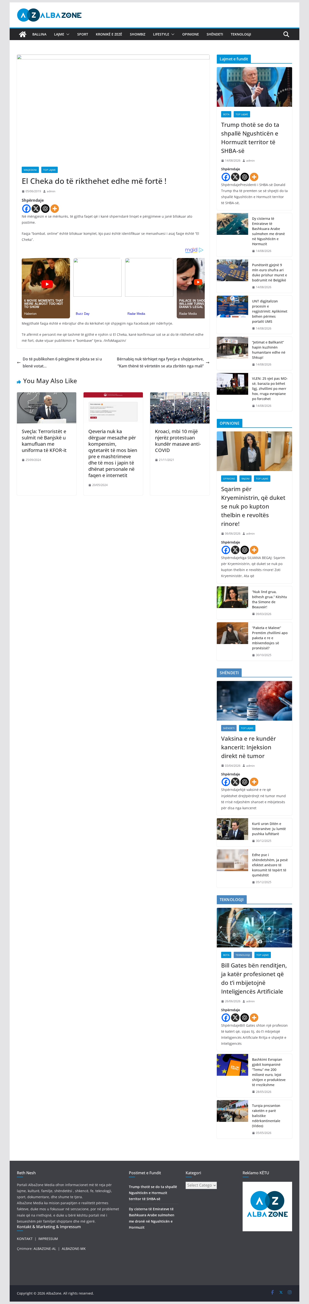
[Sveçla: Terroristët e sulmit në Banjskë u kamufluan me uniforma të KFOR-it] (46, 395)
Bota (226, 114)
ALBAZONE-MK (74, 1248)
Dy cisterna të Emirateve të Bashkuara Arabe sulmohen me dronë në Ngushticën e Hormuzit (268, 231)
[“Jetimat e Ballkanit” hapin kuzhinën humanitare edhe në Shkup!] (232, 353)
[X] (36, 208)
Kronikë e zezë (109, 34)
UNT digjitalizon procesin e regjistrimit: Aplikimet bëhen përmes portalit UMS (269, 311)
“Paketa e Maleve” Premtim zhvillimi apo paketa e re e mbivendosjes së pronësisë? (270, 637)
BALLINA (39, 34)
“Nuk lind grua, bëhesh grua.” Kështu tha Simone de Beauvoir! (269, 599)
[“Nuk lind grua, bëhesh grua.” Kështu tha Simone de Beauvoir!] (232, 603)
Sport (82, 34)
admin (51, 191)
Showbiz (137, 34)
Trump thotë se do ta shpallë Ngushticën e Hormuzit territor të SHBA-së (250, 138)
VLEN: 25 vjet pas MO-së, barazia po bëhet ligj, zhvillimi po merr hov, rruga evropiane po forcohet (270, 388)
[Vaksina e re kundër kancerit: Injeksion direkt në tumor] (254, 701)
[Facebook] (26, 208)
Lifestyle (161, 34)
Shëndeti (215, 34)
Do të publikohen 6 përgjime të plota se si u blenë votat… (62, 362)
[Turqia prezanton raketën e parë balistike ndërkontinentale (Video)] (232, 1119)
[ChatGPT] (45, 208)
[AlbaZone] (22, 34)
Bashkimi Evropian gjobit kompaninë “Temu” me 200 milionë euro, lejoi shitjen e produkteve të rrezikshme (269, 1072)
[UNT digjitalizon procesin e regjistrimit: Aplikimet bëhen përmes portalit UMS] (232, 315)
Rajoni (245, 478)
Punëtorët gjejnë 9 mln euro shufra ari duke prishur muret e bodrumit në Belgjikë (269, 272)
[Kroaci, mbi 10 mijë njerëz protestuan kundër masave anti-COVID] (180, 395)
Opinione (190, 34)
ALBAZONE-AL (45, 1248)
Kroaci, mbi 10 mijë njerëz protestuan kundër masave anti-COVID (178, 440)
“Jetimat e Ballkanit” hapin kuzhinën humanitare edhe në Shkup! (268, 350)
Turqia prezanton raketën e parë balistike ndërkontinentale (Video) (266, 1115)
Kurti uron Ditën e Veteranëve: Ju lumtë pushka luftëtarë (269, 828)
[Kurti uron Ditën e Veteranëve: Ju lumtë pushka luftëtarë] (232, 832)
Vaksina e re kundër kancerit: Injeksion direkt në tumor (248, 747)
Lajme (59, 34)
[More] (54, 208)
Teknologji (241, 34)
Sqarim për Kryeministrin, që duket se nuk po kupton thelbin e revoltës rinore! (253, 506)
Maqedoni (30, 170)
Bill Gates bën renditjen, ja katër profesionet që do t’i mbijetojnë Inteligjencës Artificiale (254, 978)
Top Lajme (49, 170)
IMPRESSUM (48, 1238)
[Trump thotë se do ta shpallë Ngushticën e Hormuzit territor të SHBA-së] (254, 87)
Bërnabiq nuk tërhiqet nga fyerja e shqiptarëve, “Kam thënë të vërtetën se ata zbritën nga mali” (160, 362)
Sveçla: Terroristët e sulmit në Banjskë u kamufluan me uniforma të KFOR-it (44, 440)
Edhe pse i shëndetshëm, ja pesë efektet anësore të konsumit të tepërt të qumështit (270, 865)
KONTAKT (25, 1238)
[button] (67, 34)
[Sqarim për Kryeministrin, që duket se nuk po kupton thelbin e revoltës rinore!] (254, 451)
